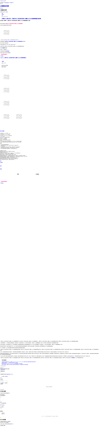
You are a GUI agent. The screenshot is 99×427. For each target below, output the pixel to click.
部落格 (3, 14)
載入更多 (2, 379)
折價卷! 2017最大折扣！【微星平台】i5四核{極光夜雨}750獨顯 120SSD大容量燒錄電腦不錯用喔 (21, 18)
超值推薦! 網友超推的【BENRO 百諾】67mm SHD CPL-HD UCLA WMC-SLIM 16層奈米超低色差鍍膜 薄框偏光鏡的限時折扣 (19, 361)
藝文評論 (6, 376)
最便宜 (74, 357)
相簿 (2, 13)
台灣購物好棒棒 (4, 6)
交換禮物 (1, 57)
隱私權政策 (54, 416)
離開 (4, 425)
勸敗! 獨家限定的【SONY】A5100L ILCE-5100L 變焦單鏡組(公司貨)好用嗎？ (12, 363)
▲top (1, 377)
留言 (9, 374)
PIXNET (44, 416)
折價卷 (3, 61)
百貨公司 (1, 162)
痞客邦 (8, 374)
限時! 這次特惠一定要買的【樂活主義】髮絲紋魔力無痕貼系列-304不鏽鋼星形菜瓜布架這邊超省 (15, 364)
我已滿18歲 (2, 425)
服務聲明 (57, 416)
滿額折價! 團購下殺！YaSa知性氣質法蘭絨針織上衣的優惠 (10, 362)
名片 (2, 15)
